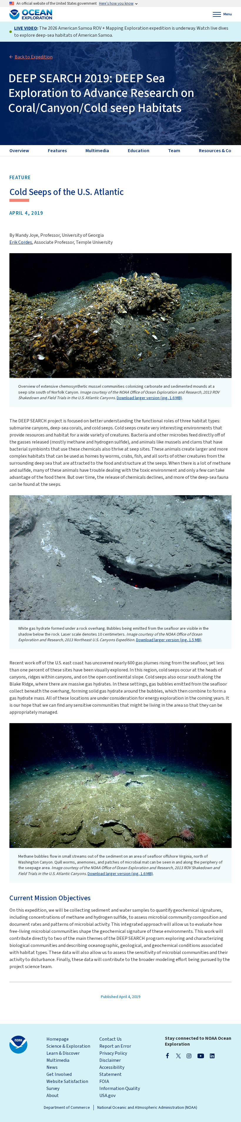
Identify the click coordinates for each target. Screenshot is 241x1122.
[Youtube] (200, 1055)
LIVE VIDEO (25, 28)
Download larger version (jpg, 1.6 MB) (149, 398)
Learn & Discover (63, 1053)
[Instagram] (189, 1055)
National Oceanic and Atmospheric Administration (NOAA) (147, 1107)
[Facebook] (167, 1055)
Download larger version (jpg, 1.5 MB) (168, 640)
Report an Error (115, 1046)
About (52, 1095)
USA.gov (107, 1095)
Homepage (57, 1039)
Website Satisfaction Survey (67, 1085)
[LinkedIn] (212, 1055)
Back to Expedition (34, 57)
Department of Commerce (67, 1107)
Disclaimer (110, 1060)
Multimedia (57, 1060)
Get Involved (59, 1074)
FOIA (104, 1081)
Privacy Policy (113, 1053)
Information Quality (119, 1088)
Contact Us (110, 1039)
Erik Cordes (20, 242)
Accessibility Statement (111, 1071)
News (52, 1067)
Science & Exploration (68, 1046)
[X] (178, 1055)
